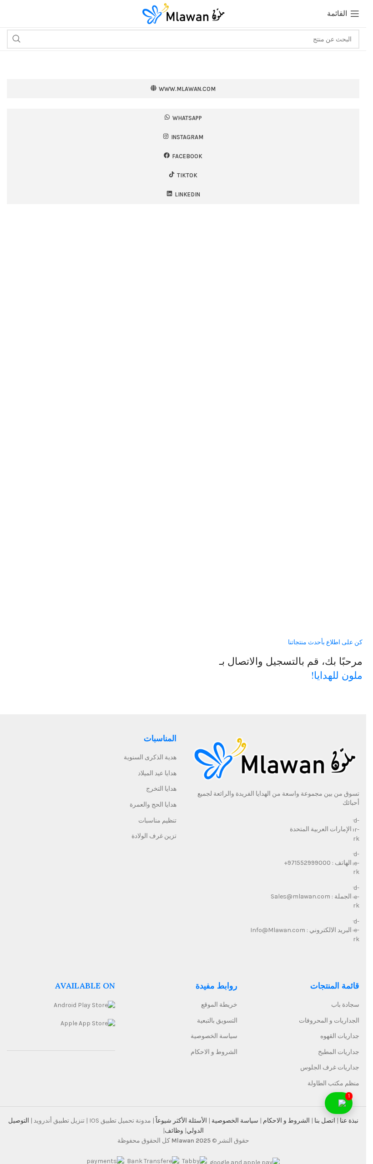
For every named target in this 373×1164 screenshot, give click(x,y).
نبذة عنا (348, 1120)
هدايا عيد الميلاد (157, 773)
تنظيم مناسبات (157, 820)
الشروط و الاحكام (214, 1052)
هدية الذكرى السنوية (150, 757)
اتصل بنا (324, 1120)
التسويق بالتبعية (217, 1020)
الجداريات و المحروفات (329, 1020)
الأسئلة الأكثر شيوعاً (180, 1120)
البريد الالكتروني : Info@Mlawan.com (301, 930)
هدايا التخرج (161, 789)
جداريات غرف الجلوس (329, 1067)
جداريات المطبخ (338, 1052)
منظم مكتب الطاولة (333, 1083)
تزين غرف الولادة (153, 836)
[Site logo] (183, 13)
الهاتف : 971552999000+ (318, 863)
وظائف (174, 1130)
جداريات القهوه (339, 1036)
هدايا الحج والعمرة (153, 804)
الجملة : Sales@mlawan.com (311, 896)
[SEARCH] (16, 39)
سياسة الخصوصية (214, 1036)
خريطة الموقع (219, 1004)
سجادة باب (345, 1004)
